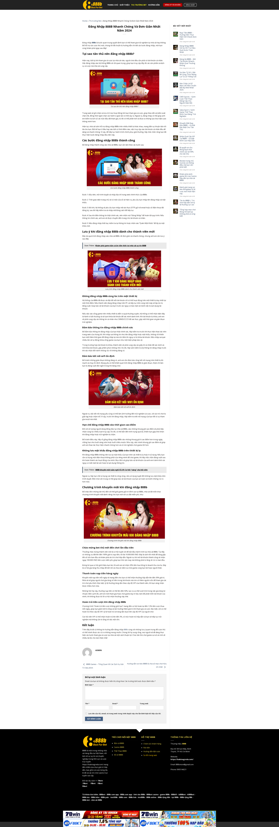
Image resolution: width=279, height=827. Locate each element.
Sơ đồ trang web (150, 755)
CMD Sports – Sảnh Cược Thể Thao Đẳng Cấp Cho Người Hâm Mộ (188, 100)
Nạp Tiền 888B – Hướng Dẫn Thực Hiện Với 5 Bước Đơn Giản (188, 36)
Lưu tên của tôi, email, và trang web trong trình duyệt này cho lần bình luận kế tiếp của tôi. (124, 714)
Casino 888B (119, 747)
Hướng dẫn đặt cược (151, 751)
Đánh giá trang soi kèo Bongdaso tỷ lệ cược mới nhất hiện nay (187, 190)
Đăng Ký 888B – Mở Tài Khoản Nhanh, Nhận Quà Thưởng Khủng (188, 62)
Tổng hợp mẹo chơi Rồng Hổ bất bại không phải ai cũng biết (188, 213)
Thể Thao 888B (120, 751)
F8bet (85, 783)
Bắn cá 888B (119, 743)
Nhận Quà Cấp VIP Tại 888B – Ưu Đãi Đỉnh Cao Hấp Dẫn (187, 138)
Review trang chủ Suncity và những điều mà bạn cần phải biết (187, 164)
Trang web (144, 704)
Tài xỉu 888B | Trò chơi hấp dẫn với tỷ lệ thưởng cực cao (187, 203)
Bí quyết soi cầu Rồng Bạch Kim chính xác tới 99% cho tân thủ (187, 151)
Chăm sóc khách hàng (152, 744)
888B (84, 750)
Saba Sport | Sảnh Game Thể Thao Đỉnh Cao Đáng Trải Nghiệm (188, 113)
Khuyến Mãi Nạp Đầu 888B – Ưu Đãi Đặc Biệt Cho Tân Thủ (187, 126)
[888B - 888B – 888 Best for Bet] (93, 5)
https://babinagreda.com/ (92, 764)
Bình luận (89, 685)
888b (125, 629)
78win (100, 780)
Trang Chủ (112, 5)
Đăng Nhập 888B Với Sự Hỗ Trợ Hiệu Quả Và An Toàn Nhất (187, 49)
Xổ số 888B (118, 755)
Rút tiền (146, 747)
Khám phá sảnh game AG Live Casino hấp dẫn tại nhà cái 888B (188, 177)
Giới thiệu (125, 5)
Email (115, 704)
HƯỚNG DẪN (154, 5)
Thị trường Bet (139, 5)
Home (84, 21)
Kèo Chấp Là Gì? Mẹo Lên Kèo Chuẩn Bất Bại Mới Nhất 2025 (188, 87)
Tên (87, 704)
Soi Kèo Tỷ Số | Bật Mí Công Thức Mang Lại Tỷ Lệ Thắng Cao (188, 74)
